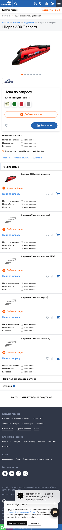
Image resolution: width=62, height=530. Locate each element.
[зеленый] (14, 104)
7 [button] (40, 74)
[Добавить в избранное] (7, 125)
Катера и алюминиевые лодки (15, 419)
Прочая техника (24, 429)
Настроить (34, 523)
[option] (31, 52)
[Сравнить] (12, 125)
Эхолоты (40, 424)
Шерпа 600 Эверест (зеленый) (35, 339)
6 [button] (37, 74)
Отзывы (8, 386)
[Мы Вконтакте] (11, 473)
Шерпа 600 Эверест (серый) (34, 297)
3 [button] (28, 74)
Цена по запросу (11, 194)
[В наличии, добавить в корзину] (58, 194)
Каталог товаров (10, 10)
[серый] (28, 104)
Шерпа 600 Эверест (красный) (35, 174)
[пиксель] (7, 104)
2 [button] (25, 74)
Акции (17, 442)
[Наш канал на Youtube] (5, 473)
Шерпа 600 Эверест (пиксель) (35, 215)
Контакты (6, 442)
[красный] (21, 104)
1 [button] (22, 74)
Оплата (41, 442)
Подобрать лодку (49, 10)
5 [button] (34, 74)
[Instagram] (18, 473)
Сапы (36, 429)
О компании (7, 459)
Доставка (52, 442)
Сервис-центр (29, 442)
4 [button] (31, 74)
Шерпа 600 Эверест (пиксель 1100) (38, 256)
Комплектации (11, 167)
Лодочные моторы (10, 424)
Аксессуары (27, 424)
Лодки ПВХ (29, 23)
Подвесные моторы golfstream (27, 16)
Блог (18, 459)
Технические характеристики (19, 379)
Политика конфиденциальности (37, 459)
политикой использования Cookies (21, 512)
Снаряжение (7, 429)
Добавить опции (31, 114)
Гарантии (6, 447)
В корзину (46, 125)
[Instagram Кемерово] (25, 473)
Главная (5, 23)
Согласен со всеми (17, 523)
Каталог (16, 23)
